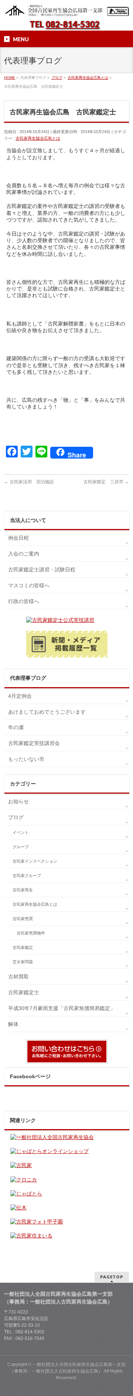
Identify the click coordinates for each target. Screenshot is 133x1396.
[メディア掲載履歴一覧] (66, 644)
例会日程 (18, 538)
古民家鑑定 (23, 947)
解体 (13, 1024)
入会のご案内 (23, 554)
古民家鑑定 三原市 (106, 481)
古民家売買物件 (31, 933)
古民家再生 (23, 890)
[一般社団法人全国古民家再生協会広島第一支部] (66, 8)
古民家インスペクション (35, 861)
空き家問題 (23, 962)
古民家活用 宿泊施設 (29, 481)
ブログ (16, 817)
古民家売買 (23, 918)
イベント (21, 832)
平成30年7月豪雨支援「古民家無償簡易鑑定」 (61, 1008)
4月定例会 (20, 696)
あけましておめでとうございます (47, 712)
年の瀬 (16, 727)
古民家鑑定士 (23, 992)
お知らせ (18, 801)
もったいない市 (26, 759)
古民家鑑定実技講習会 (34, 743)
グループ (21, 847)
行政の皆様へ (23, 601)
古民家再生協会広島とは (38, 138)
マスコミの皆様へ (29, 585)
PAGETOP (111, 1276)
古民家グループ (27, 875)
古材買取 (18, 976)
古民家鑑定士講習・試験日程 (41, 569)
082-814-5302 (72, 24)
